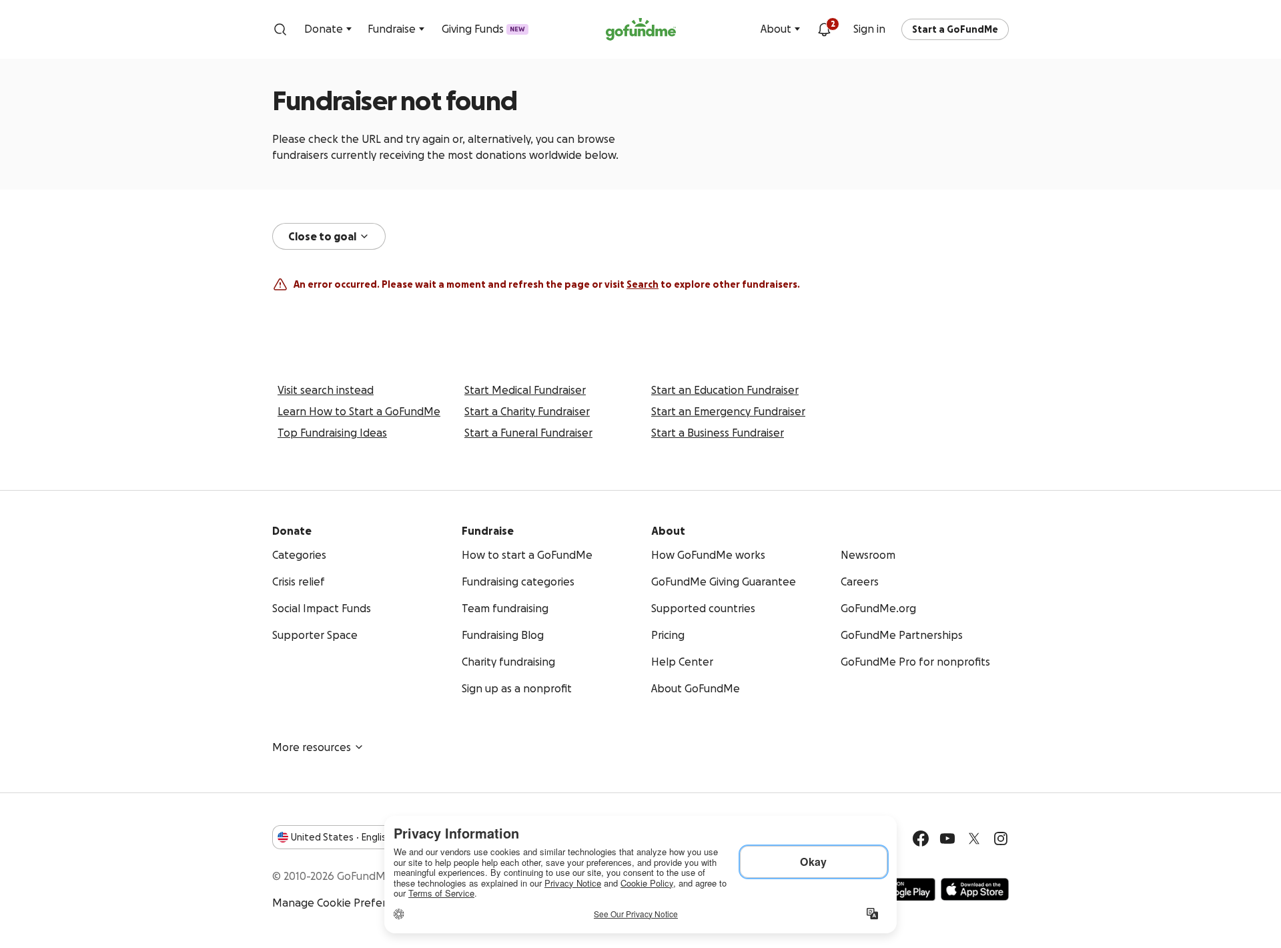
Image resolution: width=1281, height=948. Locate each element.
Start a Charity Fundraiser (527, 411)
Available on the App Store (975, 889)
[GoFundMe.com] (641, 29)
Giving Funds (483, 29)
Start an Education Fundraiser (725, 390)
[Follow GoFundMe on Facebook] (920, 838)
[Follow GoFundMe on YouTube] (947, 838)
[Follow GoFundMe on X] (974, 838)
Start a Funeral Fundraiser (528, 433)
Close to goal (322, 236)
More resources (311, 747)
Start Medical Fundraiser (525, 390)
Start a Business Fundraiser (717, 433)
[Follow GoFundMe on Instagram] (1000, 838)
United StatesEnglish (341, 837)
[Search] (280, 29)
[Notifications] (824, 29)
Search (642, 284)
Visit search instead (326, 390)
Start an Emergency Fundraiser (728, 411)
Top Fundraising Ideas (332, 433)
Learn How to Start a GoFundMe (359, 411)
